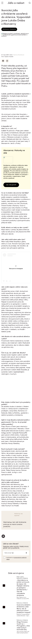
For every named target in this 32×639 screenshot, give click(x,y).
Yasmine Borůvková (18, 54)
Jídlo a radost (16, 3)
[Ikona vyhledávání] (29, 2)
